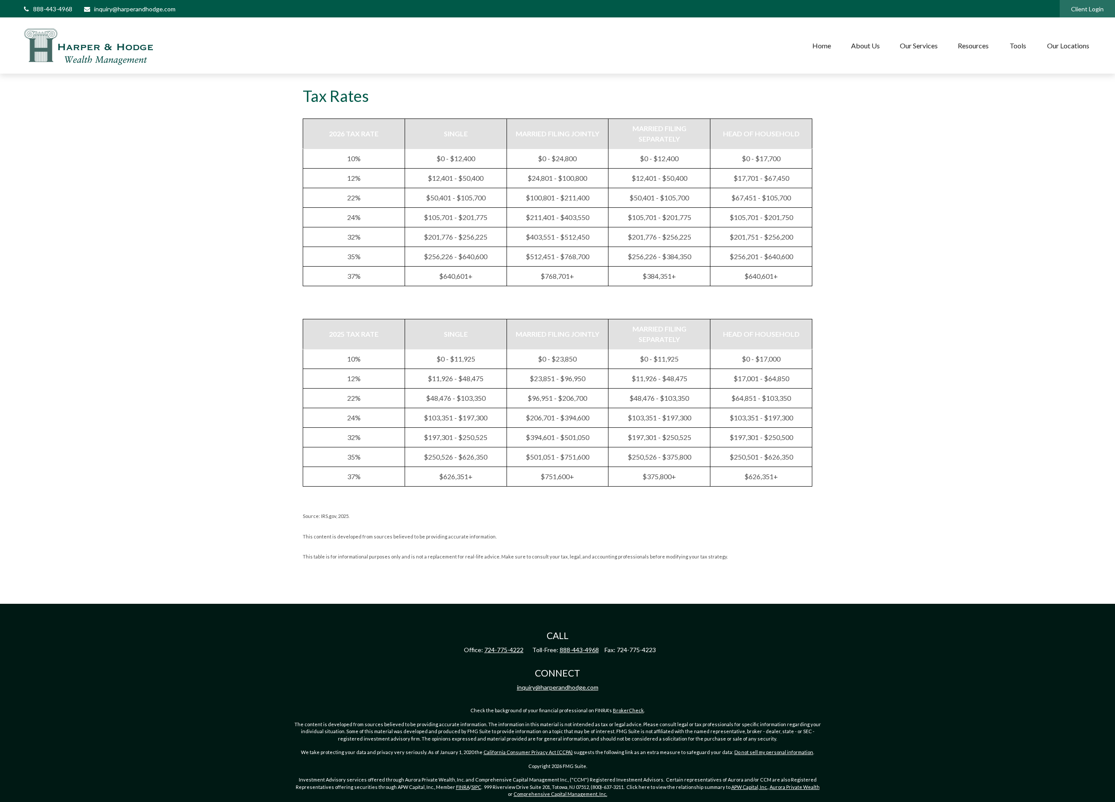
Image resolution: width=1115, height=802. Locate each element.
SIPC (476, 787)
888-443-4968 (52, 9)
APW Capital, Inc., (750, 787)
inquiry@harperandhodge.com (135, 9)
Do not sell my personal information (773, 752)
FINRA (463, 787)
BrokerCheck (628, 710)
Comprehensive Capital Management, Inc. (560, 794)
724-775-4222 (504, 649)
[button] (822, 46)
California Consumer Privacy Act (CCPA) (528, 752)
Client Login (1087, 9)
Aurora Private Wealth (795, 787)
